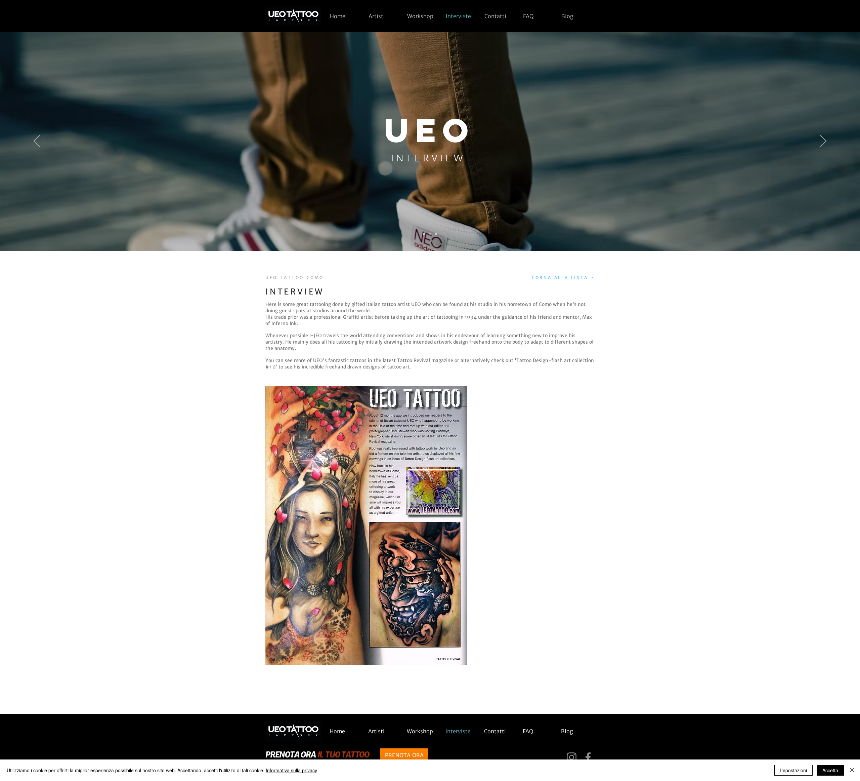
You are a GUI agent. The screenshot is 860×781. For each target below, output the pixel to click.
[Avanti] (823, 141)
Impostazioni (793, 770)
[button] (382, 16)
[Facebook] (588, 757)
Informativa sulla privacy (291, 770)
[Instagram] (571, 757)
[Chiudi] (852, 770)
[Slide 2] (430, 234)
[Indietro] (37, 141)
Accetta (830, 770)
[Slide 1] (424, 234)
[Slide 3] (436, 234)
